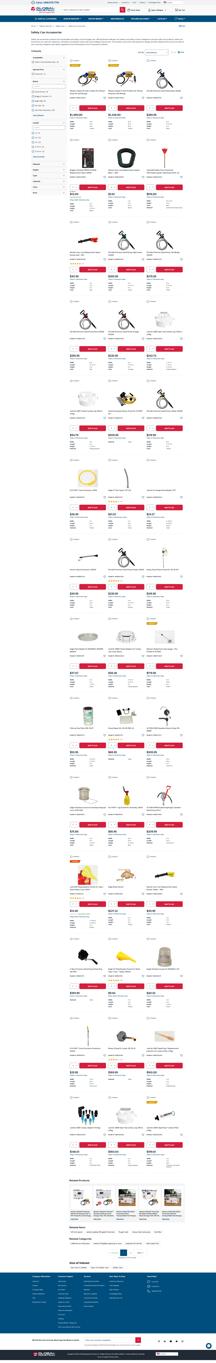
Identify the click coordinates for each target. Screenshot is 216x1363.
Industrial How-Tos (116, 1298)
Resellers (87, 1289)
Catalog (142, 2)
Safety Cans (60, 26)
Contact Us (125, 2)
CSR (33, 1298)
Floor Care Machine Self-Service (69, 1327)
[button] (174, 2)
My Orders (61, 1289)
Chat (134, 2)
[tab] (173, 52)
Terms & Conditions (103, 1357)
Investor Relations (38, 1294)
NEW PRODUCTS (117, 18)
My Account (62, 1285)
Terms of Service (132, 1345)
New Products (114, 1289)
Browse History (113, 2)
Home (33, 26)
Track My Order (63, 1294)
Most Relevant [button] (151, 52)
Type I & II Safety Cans (100, 1267)
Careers (35, 1285)
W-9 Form (61, 1314)
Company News (37, 1289)
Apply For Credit (63, 1302)
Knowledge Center (154, 2)
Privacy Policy (119, 1345)
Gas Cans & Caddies (79, 1267)
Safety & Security (45, 26)
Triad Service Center (91, 1298)
